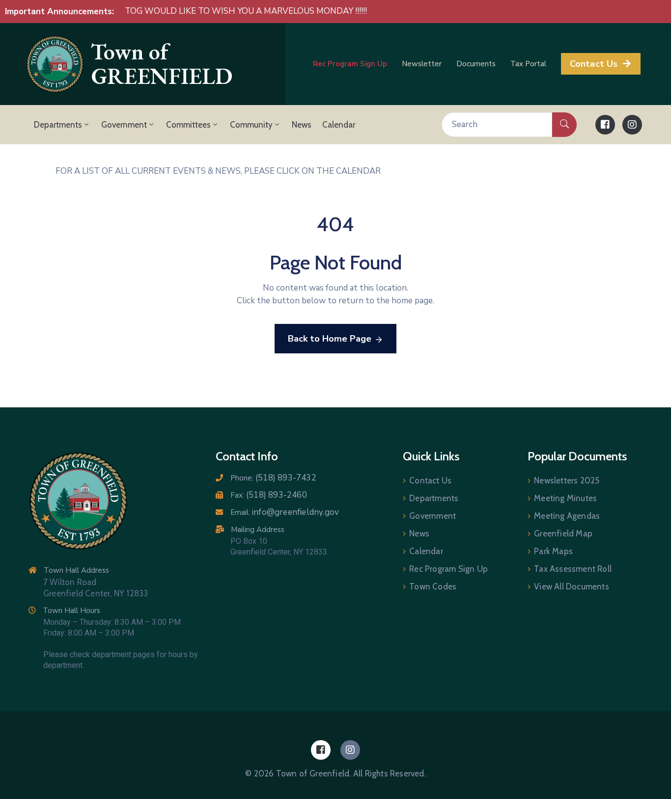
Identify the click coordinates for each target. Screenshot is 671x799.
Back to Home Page (329, 339)
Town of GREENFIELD (161, 64)
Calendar (338, 125)
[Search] (564, 124)
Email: (284, 512)
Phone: (273, 478)
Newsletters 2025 (566, 480)
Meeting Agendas (567, 516)
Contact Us (430, 480)
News (301, 125)
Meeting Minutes (565, 498)
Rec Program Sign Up (448, 569)
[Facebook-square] (605, 124)
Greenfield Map (563, 533)
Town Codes (432, 586)
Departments (58, 125)
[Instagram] (632, 124)
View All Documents (571, 586)
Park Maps (553, 551)
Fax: (268, 495)
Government (124, 125)
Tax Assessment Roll (573, 569)
